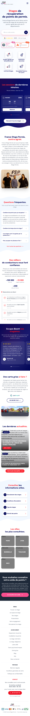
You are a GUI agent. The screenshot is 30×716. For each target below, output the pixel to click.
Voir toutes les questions (14, 246)
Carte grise (15, 650)
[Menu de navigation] (27, 3)
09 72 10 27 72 (16, 692)
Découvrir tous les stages (13, 121)
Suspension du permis (15, 633)
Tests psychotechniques (15, 647)
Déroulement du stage (15, 624)
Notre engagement (15, 621)
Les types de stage (15, 612)
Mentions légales (15, 668)
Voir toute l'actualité (13, 471)
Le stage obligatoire (15, 641)
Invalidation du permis (15, 636)
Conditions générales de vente (15, 670)
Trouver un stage (15, 609)
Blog (15, 653)
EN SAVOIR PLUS (14, 400)
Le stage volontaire (15, 639)
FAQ (15, 656)
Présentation (15, 618)
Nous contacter (15, 659)
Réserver (12, 109)
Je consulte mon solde (13, 594)
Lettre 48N (15, 644)
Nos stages (15, 615)
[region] (15, 104)
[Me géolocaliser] (26, 32)
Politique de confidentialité (15, 673)
